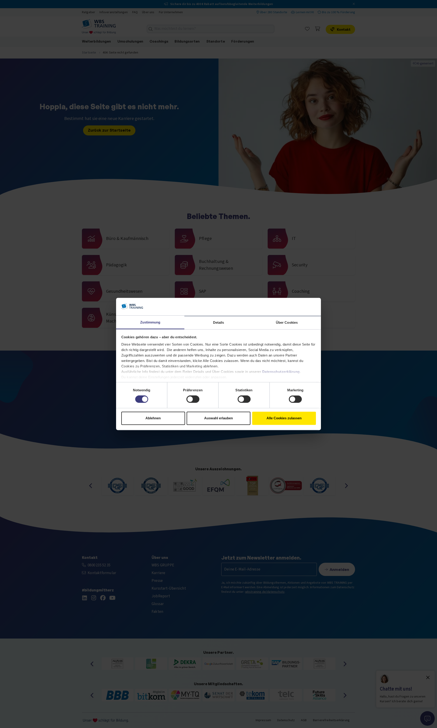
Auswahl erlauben (218, 418)
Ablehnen (153, 418)
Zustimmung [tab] (150, 322)
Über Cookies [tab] (287, 322)
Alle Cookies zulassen (284, 418)
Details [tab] (218, 322)
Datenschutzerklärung (281, 372)
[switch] (192, 399)
